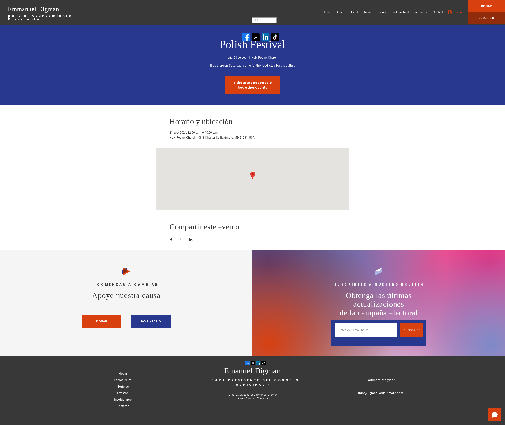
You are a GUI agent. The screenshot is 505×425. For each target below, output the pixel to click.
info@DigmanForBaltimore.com (380, 393)
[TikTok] (275, 37)
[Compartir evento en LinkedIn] (191, 239)
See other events (252, 87)
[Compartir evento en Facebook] (171, 239)
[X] (256, 37)
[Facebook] (246, 37)
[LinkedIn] (265, 37)
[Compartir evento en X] (181, 239)
